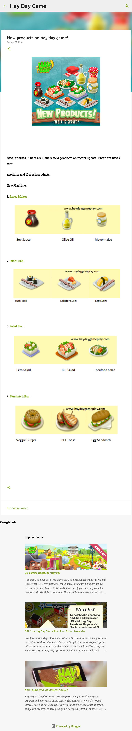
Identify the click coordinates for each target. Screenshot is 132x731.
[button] (9, 49)
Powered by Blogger (68, 726)
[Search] (51, 6)
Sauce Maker (18, 196)
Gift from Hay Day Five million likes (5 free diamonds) (55, 631)
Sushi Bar (16, 261)
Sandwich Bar (19, 396)
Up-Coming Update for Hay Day (42, 573)
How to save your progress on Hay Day (46, 689)
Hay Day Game (28, 6)
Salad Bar (16, 326)
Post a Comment (17, 508)
